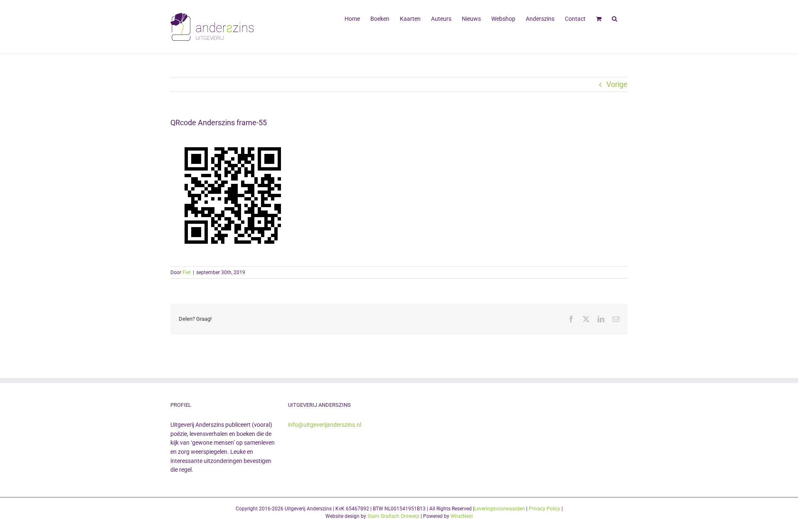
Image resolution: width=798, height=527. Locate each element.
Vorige (617, 84)
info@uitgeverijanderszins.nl (324, 424)
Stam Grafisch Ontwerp (393, 516)
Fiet (186, 272)
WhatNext (462, 516)
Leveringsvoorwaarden (499, 509)
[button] (614, 18)
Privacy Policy (544, 509)
